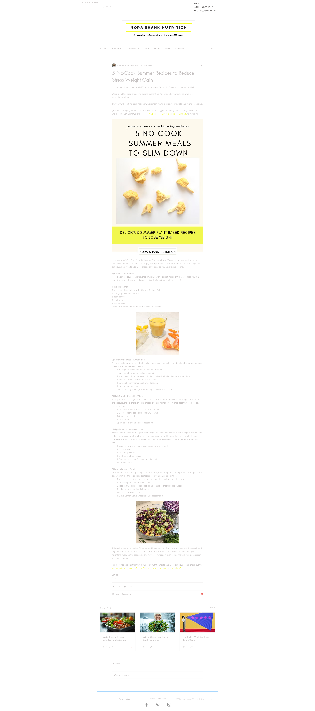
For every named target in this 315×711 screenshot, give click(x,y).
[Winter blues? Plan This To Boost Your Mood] (157, 622)
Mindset (167, 48)
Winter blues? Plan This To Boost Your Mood (155, 638)
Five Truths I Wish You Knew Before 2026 (196, 638)
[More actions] (201, 65)
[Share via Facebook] (113, 586)
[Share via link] (131, 586)
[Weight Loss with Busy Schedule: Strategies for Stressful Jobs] (117, 622)
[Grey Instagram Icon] (169, 704)
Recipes (157, 48)
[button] (212, 49)
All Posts (103, 48)
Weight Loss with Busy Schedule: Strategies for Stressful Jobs (114, 638)
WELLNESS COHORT (203, 7)
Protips (146, 48)
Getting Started (116, 48)
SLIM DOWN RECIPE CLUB (206, 10)
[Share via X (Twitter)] (119, 586)
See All (212, 608)
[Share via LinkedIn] (125, 586)
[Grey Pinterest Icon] (157, 704)
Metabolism (179, 48)
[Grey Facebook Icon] (146, 704)
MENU (197, 3)
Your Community (133, 48)
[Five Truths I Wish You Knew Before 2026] (197, 622)
